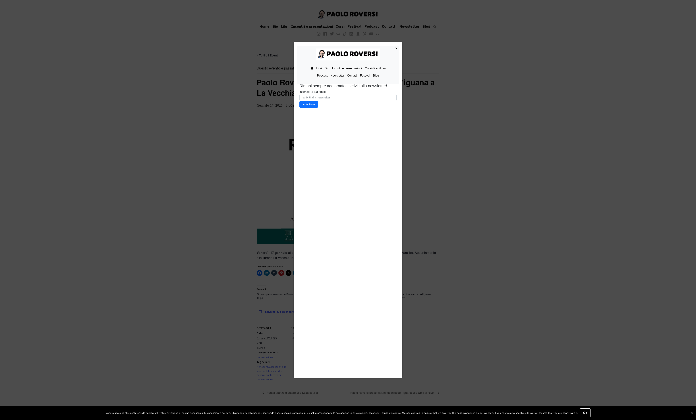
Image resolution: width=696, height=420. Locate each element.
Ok (585, 413)
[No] (691, 413)
